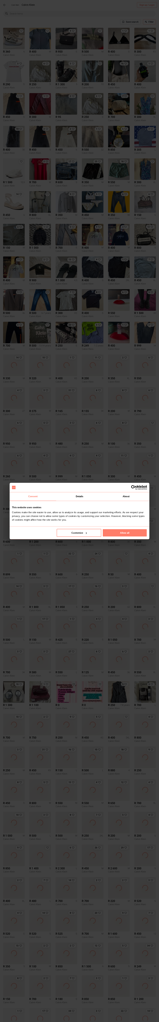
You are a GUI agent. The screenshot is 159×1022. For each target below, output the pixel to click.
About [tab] (126, 496)
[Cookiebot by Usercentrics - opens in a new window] (133, 487)
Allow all (124, 532)
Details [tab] (79, 496)
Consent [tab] (33, 496)
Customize (77, 532)
